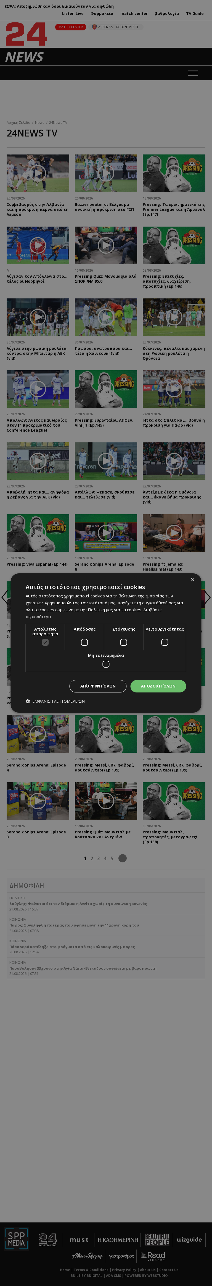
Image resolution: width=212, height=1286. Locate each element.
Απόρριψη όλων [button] (98, 686)
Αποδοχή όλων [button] (158, 686)
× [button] (192, 580)
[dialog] (105, 643)
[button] (55, 701)
